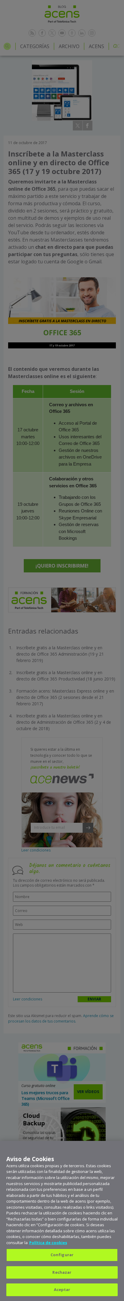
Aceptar (62, 1289)
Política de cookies (48, 1242)
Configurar (62, 1254)
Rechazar (61, 1272)
